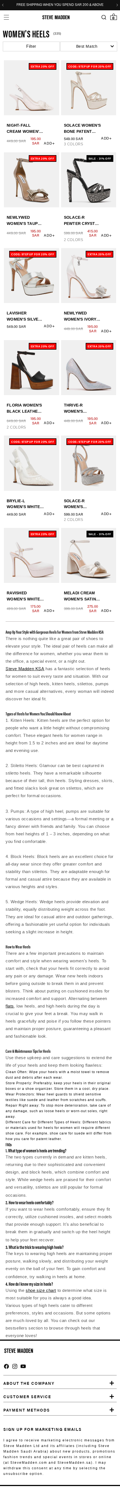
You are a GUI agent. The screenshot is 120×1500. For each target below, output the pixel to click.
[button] (6, 17)
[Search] (104, 17)
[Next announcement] (117, 5)
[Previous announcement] (3, 5)
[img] (6, 1366)
